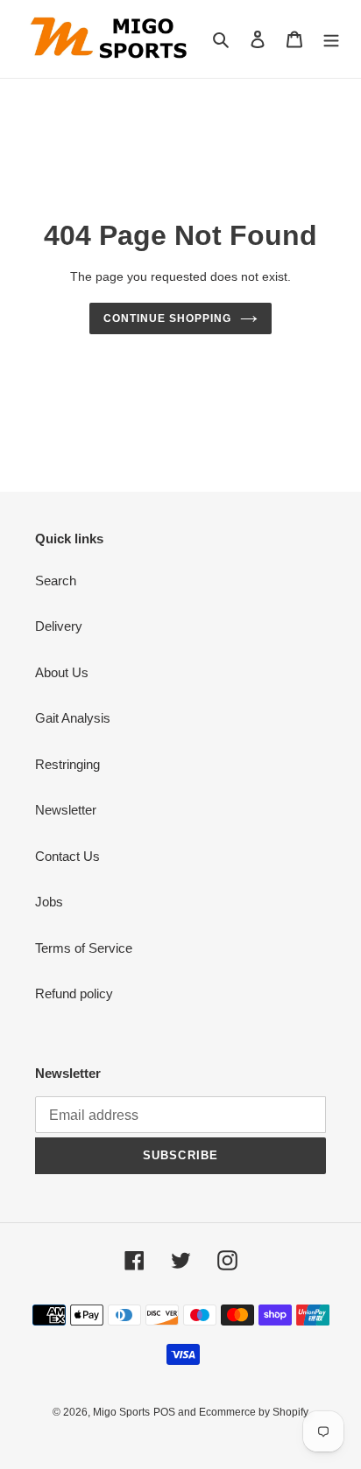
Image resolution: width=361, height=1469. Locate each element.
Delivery (58, 626)
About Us (61, 672)
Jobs (49, 901)
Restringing (67, 764)
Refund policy (74, 993)
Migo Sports (121, 1412)
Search (55, 580)
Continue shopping (167, 318)
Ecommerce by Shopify (253, 1412)
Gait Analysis (72, 717)
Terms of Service (83, 948)
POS (164, 1412)
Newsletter (65, 809)
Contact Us (67, 856)
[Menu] (331, 39)
